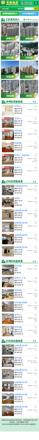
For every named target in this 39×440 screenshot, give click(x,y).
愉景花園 (18, 358)
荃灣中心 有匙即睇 (21, 155)
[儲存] (35, 106)
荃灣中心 (18, 106)
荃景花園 (18, 131)
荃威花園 (18, 143)
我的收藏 (5, 9)
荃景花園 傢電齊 (20, 303)
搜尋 (36, 9)
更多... (35, 102)
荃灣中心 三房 (20, 278)
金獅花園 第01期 (20, 223)
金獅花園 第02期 (20, 186)
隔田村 (17, 198)
